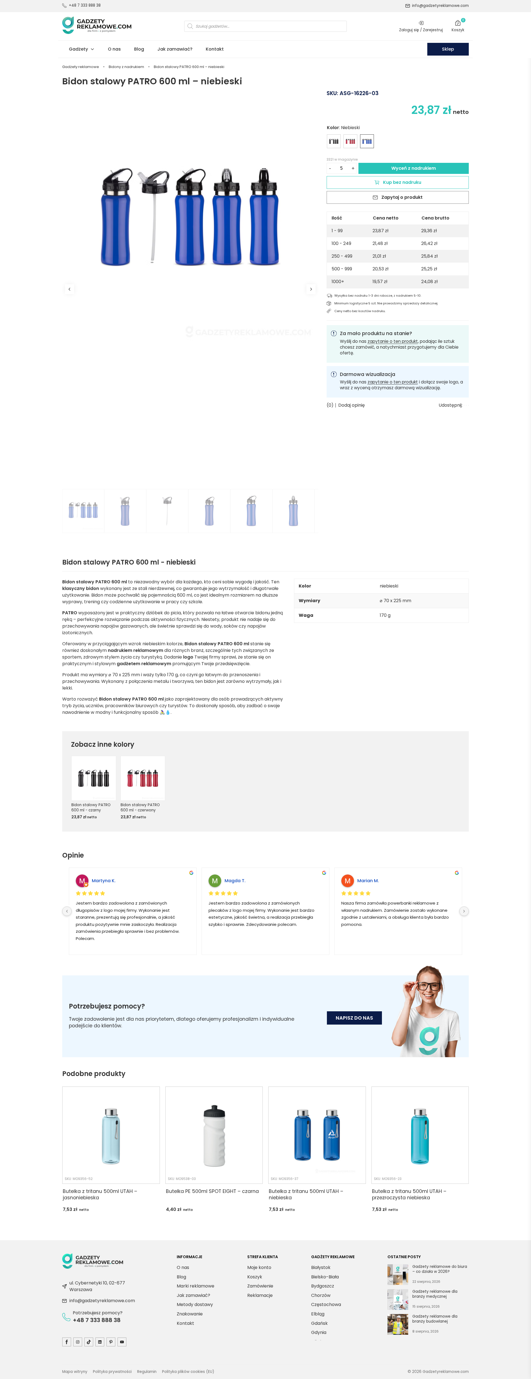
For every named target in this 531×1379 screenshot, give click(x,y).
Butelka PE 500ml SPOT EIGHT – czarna (212, 1191)
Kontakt (215, 49)
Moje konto (259, 1267)
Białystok (320, 1267)
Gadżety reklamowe (80, 66)
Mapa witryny (74, 1371)
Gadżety (78, 49)
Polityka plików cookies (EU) (188, 1371)
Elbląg (317, 1314)
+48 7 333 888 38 (85, 5)
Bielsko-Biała (325, 1276)
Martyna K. (104, 880)
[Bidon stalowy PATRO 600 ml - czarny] (334, 141)
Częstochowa (326, 1304)
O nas (114, 49)
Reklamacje (260, 1295)
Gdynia (318, 1332)
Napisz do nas (354, 1018)
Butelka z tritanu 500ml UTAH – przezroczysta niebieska (409, 1194)
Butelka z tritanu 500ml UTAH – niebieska (306, 1194)
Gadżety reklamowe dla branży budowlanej (434, 1319)
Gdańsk (319, 1323)
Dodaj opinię (351, 405)
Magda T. (235, 880)
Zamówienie (260, 1286)
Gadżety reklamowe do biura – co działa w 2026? (439, 1269)
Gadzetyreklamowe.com (446, 1371)
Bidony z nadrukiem (126, 66)
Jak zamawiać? (174, 49)
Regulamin (147, 1371)
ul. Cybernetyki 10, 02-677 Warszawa (97, 1286)
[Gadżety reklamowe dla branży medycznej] (397, 1300)
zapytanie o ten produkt (393, 341)
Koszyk (458, 26)
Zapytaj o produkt (402, 197)
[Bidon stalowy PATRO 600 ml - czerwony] (350, 141)
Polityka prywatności (112, 1371)
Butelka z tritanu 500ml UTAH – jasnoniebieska (100, 1194)
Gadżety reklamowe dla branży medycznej (434, 1294)
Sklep (448, 49)
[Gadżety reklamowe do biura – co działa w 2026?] (397, 1275)
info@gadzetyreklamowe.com (440, 5)
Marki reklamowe (195, 1286)
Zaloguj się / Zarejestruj (421, 29)
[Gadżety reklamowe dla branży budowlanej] (397, 1325)
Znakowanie (190, 1314)
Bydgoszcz (322, 1286)
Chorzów (320, 1295)
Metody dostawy (195, 1304)
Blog (139, 49)
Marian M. (368, 880)
